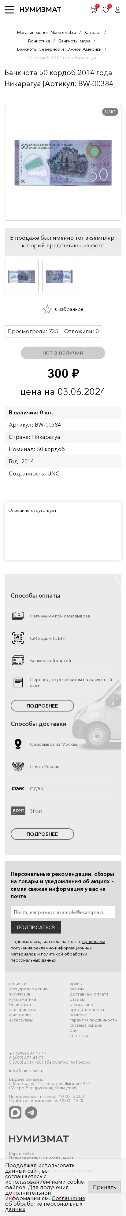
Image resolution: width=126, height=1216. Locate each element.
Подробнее (42, 706)
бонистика (20, 1004)
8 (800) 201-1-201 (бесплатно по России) (50, 1062)
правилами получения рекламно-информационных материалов (58, 948)
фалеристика (22, 1009)
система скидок (86, 1025)
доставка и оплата (89, 994)
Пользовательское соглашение (41, 1158)
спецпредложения (28, 989)
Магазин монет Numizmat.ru (46, 32)
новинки (17, 983)
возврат (78, 1015)
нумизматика (22, 999)
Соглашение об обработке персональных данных (45, 1204)
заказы (77, 989)
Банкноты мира (74, 41)
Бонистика (39, 41)
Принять (104, 1187)
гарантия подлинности (93, 1020)
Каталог (92, 32)
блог (75, 1030)
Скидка (18, 96)
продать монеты (87, 1009)
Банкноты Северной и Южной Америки (59, 49)
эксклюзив (20, 994)
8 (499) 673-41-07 (26, 1058)
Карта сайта (21, 1153)
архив (76, 983)
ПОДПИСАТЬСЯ (36, 927)
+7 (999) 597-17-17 (27, 1053)
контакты (79, 1035)
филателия (20, 1015)
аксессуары (21, 1020)
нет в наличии (63, 352)
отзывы (77, 999)
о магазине (81, 1004)
